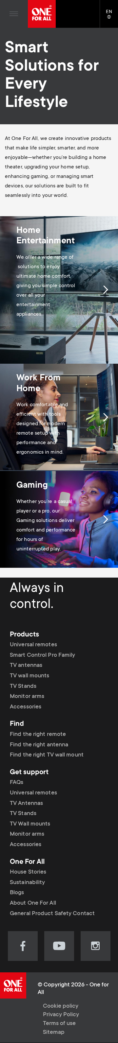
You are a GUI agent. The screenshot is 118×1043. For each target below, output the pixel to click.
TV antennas (26, 665)
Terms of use (59, 1023)
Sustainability (27, 882)
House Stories (28, 872)
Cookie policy (60, 1006)
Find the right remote (38, 734)
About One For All (33, 903)
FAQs (16, 782)
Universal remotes (33, 645)
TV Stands (23, 686)
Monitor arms (27, 696)
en (112, 17)
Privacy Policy (61, 1015)
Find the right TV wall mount (47, 755)
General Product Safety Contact (52, 914)
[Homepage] (42, 14)
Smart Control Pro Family (42, 655)
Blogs (17, 893)
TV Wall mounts (30, 824)
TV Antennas (26, 803)
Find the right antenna (39, 745)
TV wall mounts (29, 676)
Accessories (25, 707)
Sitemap (54, 1032)
